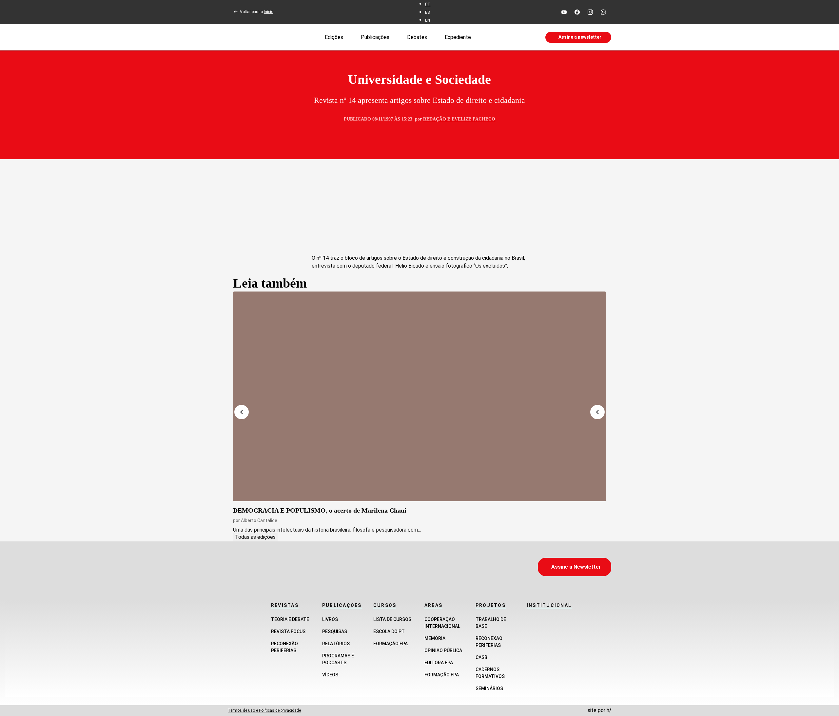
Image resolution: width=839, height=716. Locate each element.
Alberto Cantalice (259, 520)
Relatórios (336, 643)
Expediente (458, 37)
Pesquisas (334, 631)
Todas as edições (255, 537)
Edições (334, 37)
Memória (434, 638)
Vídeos (330, 674)
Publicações (375, 37)
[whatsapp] (603, 12)
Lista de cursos (392, 619)
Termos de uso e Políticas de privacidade (264, 710)
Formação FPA (390, 643)
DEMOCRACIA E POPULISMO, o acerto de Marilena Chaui (319, 510)
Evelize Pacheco (473, 119)
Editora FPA (438, 662)
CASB (481, 657)
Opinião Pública (443, 650)
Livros (330, 619)
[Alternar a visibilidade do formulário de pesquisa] (508, 37)
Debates (417, 37)
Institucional (549, 605)
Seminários (489, 688)
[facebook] (577, 12)
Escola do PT (389, 631)
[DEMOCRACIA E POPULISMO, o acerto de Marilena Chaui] (419, 396)
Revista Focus (288, 631)
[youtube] (564, 12)
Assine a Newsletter (576, 567)
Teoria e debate (290, 619)
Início (268, 11)
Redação (434, 119)
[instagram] (590, 12)
